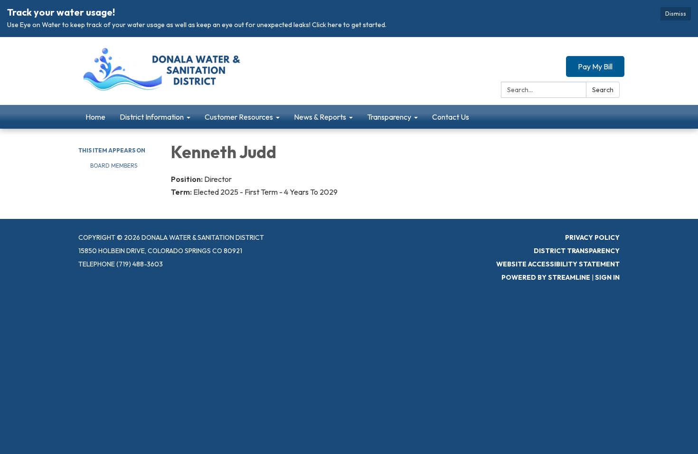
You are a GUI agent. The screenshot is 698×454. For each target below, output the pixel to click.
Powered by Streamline (545, 277)
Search (602, 89)
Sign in (607, 277)
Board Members (113, 165)
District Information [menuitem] (152, 117)
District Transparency (577, 250)
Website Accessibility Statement (558, 264)
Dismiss (675, 13)
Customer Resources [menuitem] (239, 117)
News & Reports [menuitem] (320, 117)
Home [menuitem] (95, 117)
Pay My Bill (595, 66)
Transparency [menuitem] (389, 117)
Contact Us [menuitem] (450, 117)
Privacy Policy (592, 237)
